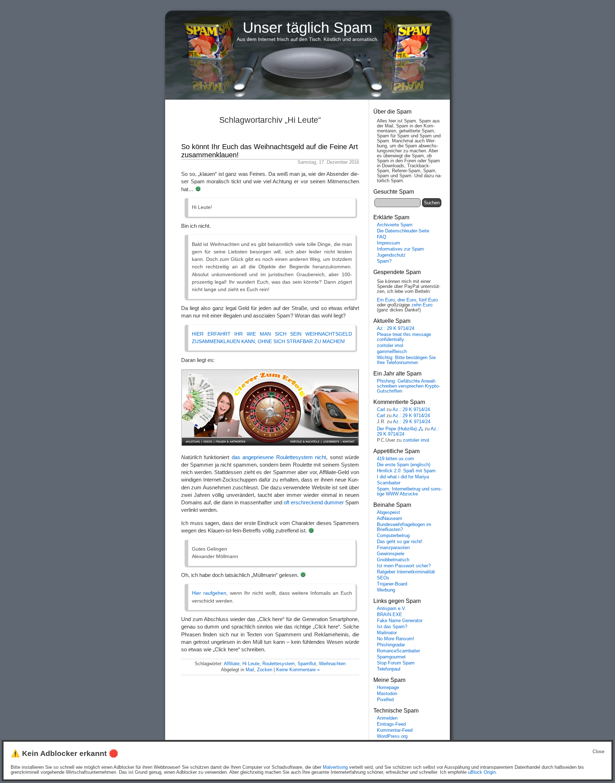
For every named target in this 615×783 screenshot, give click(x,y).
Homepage (388, 687)
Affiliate (232, 663)
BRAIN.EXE (389, 614)
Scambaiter (388, 482)
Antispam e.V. (391, 608)
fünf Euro (428, 300)
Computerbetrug (393, 535)
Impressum (388, 243)
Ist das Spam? (392, 626)
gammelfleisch (392, 351)
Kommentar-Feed (394, 730)
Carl (381, 409)
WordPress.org (392, 736)
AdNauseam (389, 518)
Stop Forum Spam (396, 663)
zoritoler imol (390, 345)
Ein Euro (386, 300)
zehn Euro (421, 305)
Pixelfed (385, 699)
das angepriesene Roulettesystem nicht (279, 457)
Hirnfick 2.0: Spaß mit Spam (406, 470)
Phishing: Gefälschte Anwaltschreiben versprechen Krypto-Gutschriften (408, 386)
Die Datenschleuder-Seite (403, 230)
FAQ (381, 237)
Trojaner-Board (392, 584)
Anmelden (387, 718)
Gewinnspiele (390, 553)
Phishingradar (391, 644)
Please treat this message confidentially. (404, 337)
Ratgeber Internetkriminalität (406, 571)
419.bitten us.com (395, 458)
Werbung (386, 590)
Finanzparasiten (393, 547)
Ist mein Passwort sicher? (404, 565)
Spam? (384, 261)
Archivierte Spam (394, 224)
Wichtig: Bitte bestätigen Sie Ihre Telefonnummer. (406, 360)
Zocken (264, 669)
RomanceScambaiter (398, 650)
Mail (250, 669)
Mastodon (387, 693)
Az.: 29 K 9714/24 (395, 328)
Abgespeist (388, 512)
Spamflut (307, 663)
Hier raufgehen (209, 593)
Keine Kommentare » (298, 669)
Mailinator (387, 632)
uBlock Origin (482, 772)
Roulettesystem (278, 663)
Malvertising (335, 767)
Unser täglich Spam (307, 27)
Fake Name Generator (399, 620)
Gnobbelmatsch (393, 559)
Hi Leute (250, 663)
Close (598, 751)
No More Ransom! (395, 638)
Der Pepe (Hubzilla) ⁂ (400, 428)
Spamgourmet (391, 657)
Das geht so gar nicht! (399, 541)
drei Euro (407, 300)
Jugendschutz (391, 255)
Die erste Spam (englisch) (403, 464)
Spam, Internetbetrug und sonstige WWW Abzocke (409, 491)
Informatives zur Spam (400, 249)
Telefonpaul (388, 669)
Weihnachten (332, 663)
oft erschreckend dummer (314, 502)
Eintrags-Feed (391, 724)
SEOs (383, 578)
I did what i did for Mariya (403, 476)
